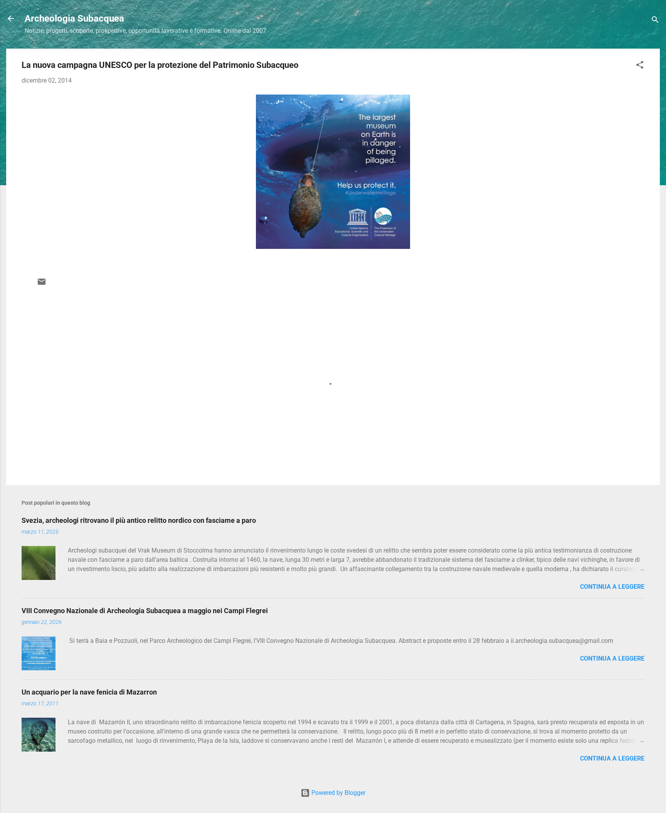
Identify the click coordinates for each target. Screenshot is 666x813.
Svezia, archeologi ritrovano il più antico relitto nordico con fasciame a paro (139, 520)
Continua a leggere (612, 586)
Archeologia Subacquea (74, 18)
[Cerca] (655, 21)
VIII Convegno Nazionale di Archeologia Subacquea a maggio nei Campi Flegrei (145, 611)
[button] (639, 66)
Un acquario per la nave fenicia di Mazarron (89, 692)
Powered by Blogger (337, 792)
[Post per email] (41, 284)
